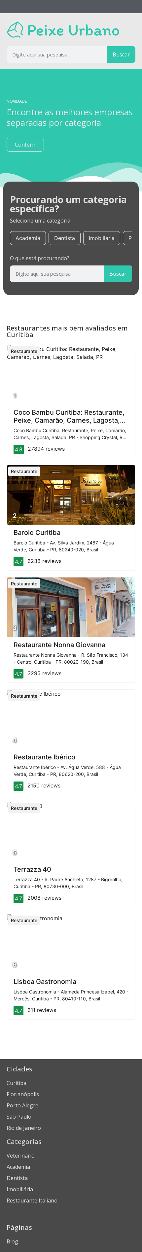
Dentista (64, 238)
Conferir (25, 144)
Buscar (121, 54)
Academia (28, 238)
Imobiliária (102, 238)
